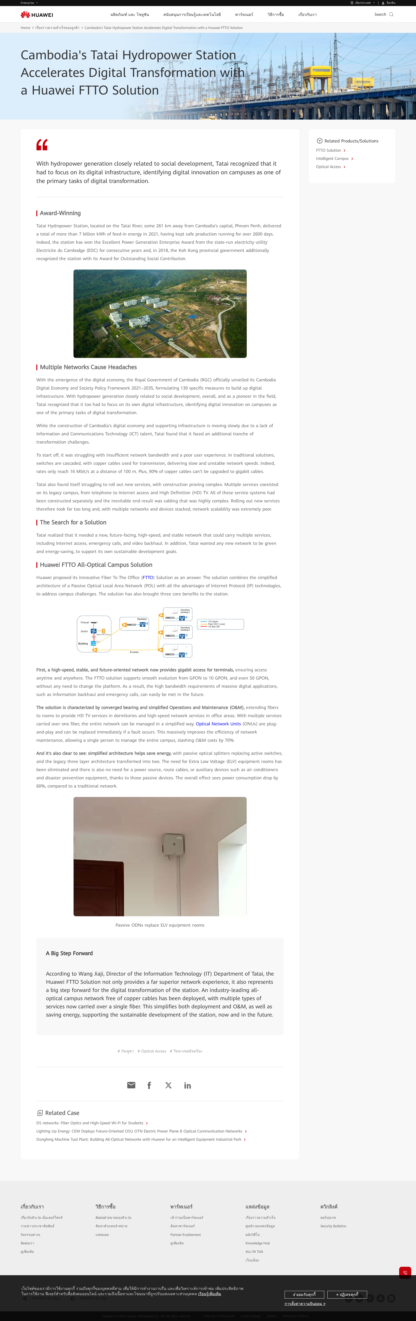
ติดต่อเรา (27, 1243)
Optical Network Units (218, 723)
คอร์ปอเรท (328, 1218)
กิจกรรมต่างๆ (30, 1235)
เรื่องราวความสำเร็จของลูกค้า (57, 28)
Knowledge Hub (258, 1243)
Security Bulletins (333, 1226)
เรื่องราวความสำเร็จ (260, 1218)
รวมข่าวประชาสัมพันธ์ (37, 1226)
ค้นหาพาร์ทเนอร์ (182, 1226)
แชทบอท (102, 1235)
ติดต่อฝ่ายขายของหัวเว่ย (113, 1218)
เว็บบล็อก (252, 1260)
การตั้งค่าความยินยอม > (305, 1303)
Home (25, 28)
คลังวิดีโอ (253, 1235)
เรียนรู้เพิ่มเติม (209, 1294)
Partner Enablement (185, 1235)
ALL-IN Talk (254, 1252)
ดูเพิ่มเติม (27, 1252)
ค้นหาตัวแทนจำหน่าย (111, 1226)
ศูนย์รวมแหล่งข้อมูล (260, 1226)
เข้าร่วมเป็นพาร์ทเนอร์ (186, 1218)
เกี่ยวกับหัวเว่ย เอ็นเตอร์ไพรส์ (42, 1218)
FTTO (148, 577)
